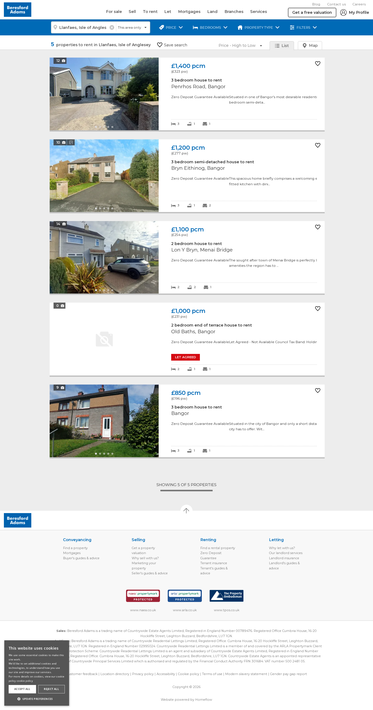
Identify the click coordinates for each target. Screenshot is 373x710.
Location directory (114, 674)
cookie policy (25, 681)
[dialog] (36, 673)
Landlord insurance (284, 558)
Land (212, 11)
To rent (150, 11)
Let (167, 11)
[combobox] (83, 27)
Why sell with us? (145, 558)
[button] (37, 698)
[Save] (317, 64)
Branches (233, 11)
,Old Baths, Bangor (187, 339)
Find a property (75, 548)
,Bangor (187, 421)
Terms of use (212, 674)
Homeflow (203, 700)
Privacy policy (143, 674)
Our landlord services (285, 553)
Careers (359, 4)
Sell (132, 11)
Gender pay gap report (288, 674)
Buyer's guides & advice (81, 558)
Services (258, 11)
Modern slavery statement (246, 674)
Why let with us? (282, 548)
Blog (316, 4)
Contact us (336, 4)
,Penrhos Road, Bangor (187, 94)
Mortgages (189, 11)
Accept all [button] (22, 689)
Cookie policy (188, 674)
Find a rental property (217, 548)
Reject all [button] (51, 689)
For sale (114, 11)
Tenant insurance (213, 563)
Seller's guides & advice (150, 573)
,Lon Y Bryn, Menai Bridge (187, 257)
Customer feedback (82, 674)
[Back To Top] (186, 511)
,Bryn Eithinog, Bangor (187, 175)
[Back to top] (28, 520)
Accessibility (165, 674)
